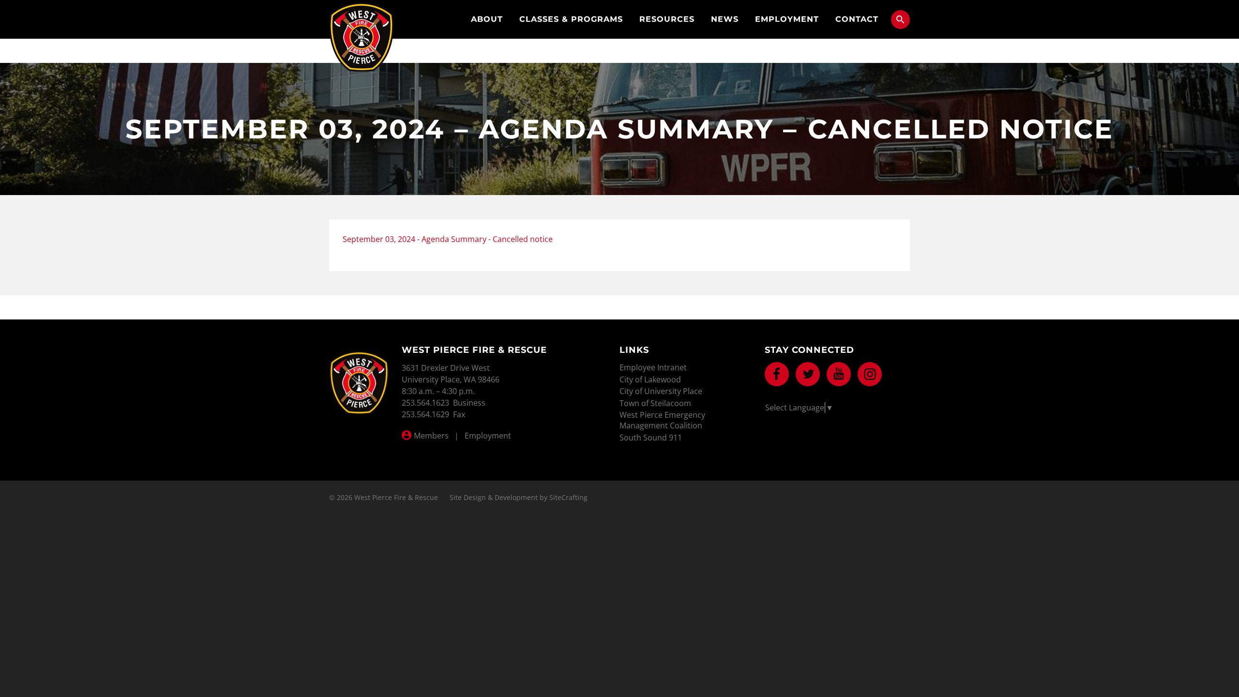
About (487, 19)
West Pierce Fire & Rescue (361, 37)
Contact (856, 19)
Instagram (870, 374)
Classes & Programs (571, 19)
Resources (667, 19)
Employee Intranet (653, 367)
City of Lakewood (650, 379)
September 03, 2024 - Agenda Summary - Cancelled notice (448, 239)
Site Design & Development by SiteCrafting (519, 497)
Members (431, 435)
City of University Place (661, 391)
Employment (787, 19)
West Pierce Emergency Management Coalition (662, 420)
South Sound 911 (651, 437)
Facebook (777, 374)
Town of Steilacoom (655, 403)
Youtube (839, 374)
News (725, 19)
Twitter (808, 374)
